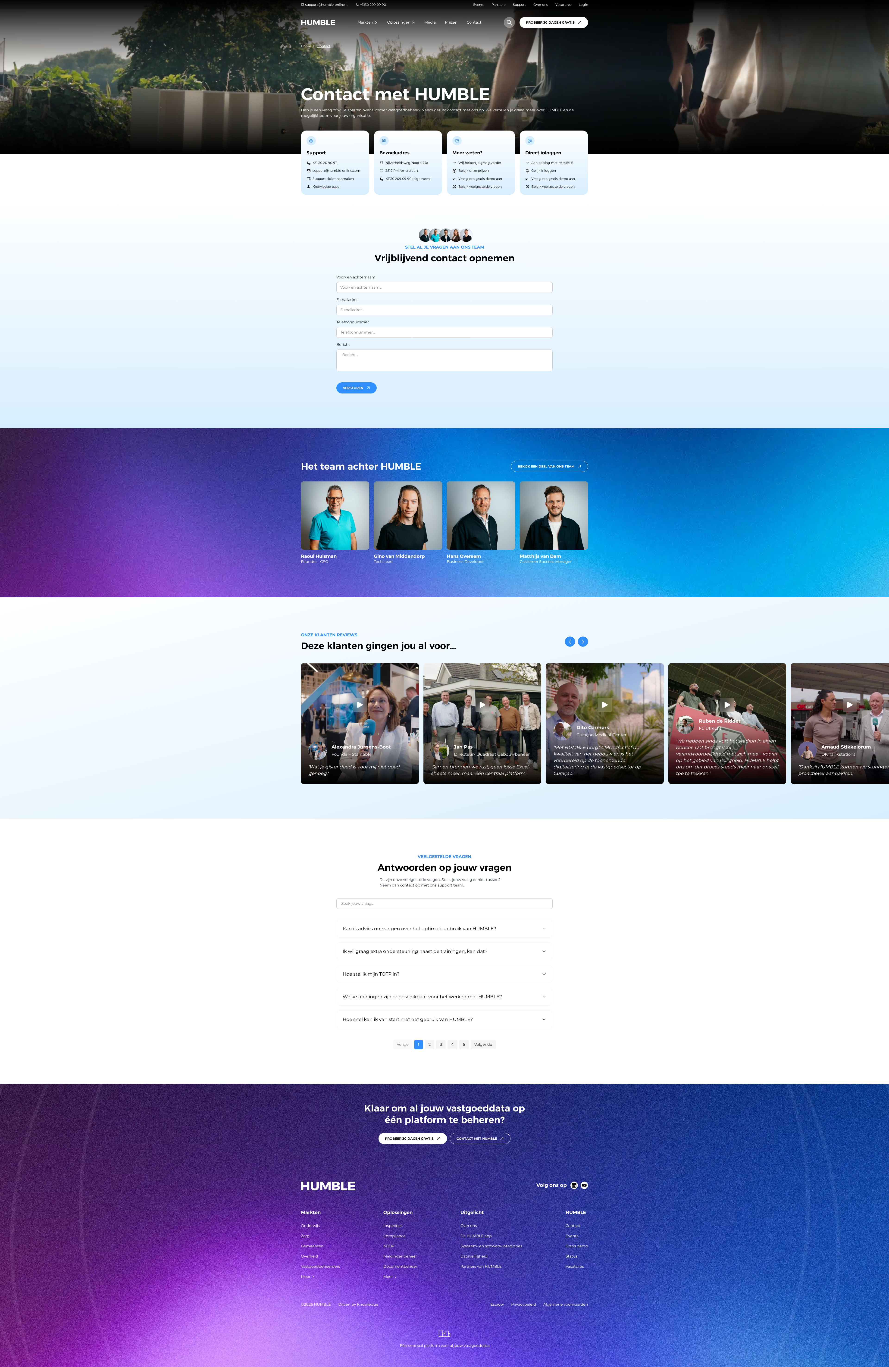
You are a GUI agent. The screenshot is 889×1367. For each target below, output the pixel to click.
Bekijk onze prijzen (473, 171)
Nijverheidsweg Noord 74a (406, 163)
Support (519, 5)
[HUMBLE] (318, 22)
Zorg (305, 1236)
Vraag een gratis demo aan (480, 179)
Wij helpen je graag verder (479, 163)
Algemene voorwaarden (565, 1304)
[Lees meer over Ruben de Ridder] (727, 723)
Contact (474, 22)
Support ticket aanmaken (333, 179)
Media (430, 22)
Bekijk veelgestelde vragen (480, 186)
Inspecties (393, 1225)
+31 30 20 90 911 (325, 163)
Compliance (394, 1236)
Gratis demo (577, 1246)
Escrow (497, 1304)
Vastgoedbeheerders (320, 1266)
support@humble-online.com (336, 171)
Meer (305, 1276)
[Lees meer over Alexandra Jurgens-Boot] (360, 723)
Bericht (343, 344)
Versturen (353, 388)
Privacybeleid (523, 1304)
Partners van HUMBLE (481, 1266)
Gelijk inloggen (543, 171)
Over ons (540, 5)
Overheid (309, 1256)
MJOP (388, 1246)
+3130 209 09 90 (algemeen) (408, 179)
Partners (498, 5)
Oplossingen (398, 22)
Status (572, 1256)
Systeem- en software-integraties (491, 1246)
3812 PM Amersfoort (401, 171)
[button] (444, 387)
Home (306, 46)
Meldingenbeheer (400, 1256)
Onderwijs (310, 1225)
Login (583, 5)
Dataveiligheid (473, 1256)
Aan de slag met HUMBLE (552, 163)
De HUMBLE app (476, 1236)
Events (478, 5)
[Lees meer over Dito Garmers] (605, 723)
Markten (365, 22)
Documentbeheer (400, 1266)
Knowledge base (326, 186)
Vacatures (563, 5)
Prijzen (451, 22)
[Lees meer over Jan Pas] (482, 723)
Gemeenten (312, 1246)
